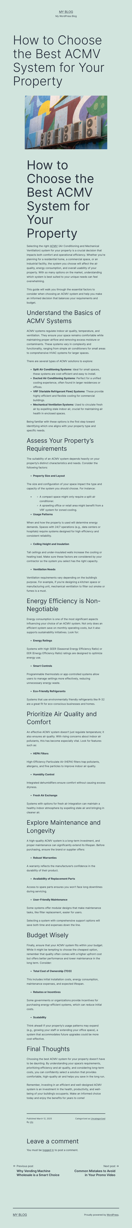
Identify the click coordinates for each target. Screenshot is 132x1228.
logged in (48, 1150)
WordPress (112, 1214)
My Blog (66, 12)
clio (31, 1122)
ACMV (54, 246)
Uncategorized (98, 1118)
